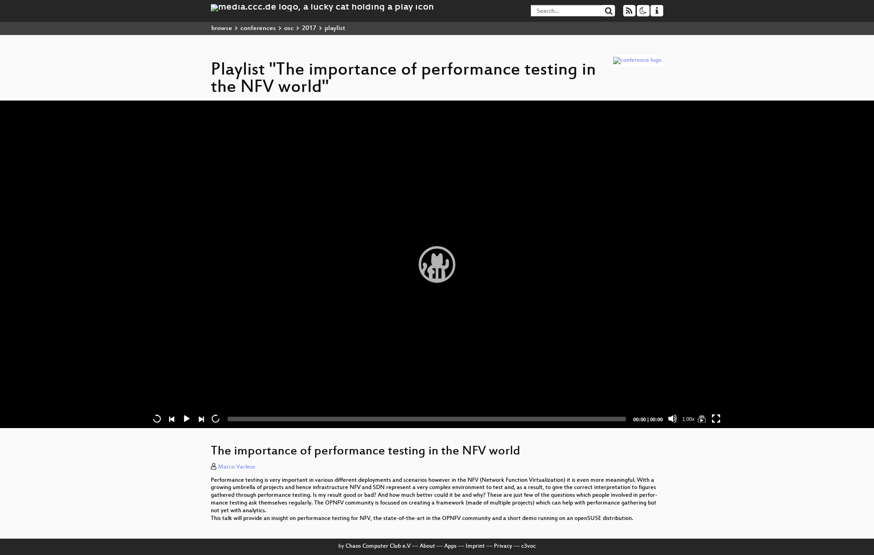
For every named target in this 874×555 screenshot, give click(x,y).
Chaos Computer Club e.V (378, 546)
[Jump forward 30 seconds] (215, 418)
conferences (258, 28)
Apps (450, 546)
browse (221, 28)
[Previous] (172, 418)
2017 (309, 28)
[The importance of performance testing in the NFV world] (701, 418)
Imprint (475, 546)
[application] (437, 264)
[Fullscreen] (716, 418)
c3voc (528, 546)
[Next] (201, 418)
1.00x (688, 419)
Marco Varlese (236, 467)
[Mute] (672, 418)
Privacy (503, 546)
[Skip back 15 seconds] (157, 418)
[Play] (437, 264)
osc (289, 28)
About (427, 546)
